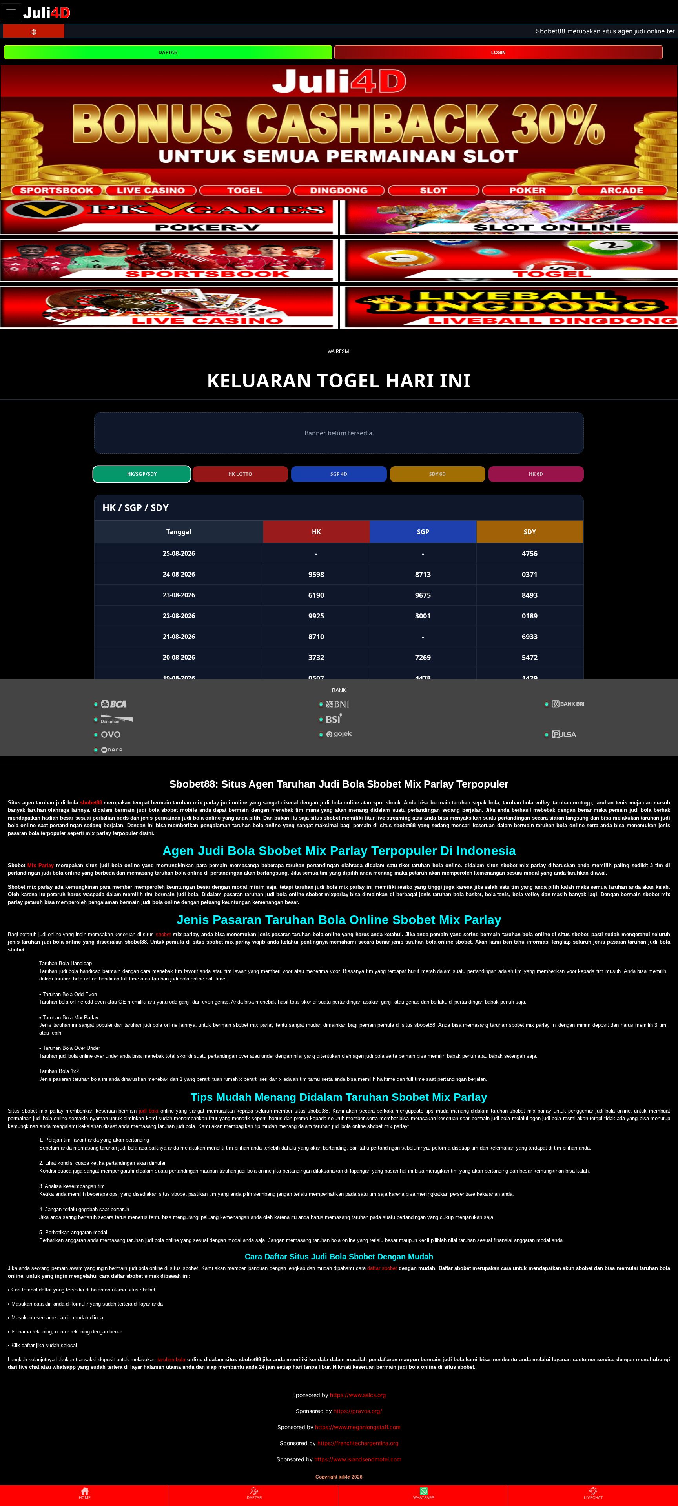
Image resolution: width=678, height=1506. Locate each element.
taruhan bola (171, 1359)
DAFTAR (168, 52)
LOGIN (498, 52)
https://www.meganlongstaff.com (358, 1427)
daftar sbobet (382, 1268)
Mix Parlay (40, 865)
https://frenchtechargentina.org (358, 1443)
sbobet (163, 934)
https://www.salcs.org (358, 1394)
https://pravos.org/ (358, 1411)
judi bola (149, 1111)
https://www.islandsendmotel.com (357, 1459)
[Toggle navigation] (11, 12)
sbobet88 (91, 803)
